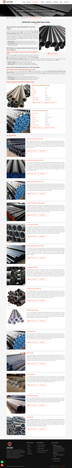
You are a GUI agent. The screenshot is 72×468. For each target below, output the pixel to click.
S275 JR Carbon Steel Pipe (32, 224)
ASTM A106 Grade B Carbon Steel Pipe (35, 160)
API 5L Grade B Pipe (31, 331)
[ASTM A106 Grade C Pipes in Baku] (16, 404)
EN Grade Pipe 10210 (41, 452)
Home (24, 2)
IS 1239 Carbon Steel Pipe (32, 267)
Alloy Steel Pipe (41, 448)
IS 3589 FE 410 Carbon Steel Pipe (34, 288)
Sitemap (29, 452)
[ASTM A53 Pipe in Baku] (16, 361)
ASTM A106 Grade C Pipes (32, 395)
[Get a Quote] (2, 465)
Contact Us (66, 2)
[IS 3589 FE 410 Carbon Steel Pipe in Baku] (16, 297)
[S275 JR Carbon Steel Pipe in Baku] (16, 233)
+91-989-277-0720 (56, 459)
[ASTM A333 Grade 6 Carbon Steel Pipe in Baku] (16, 190)
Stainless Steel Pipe (41, 445)
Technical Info (49, 2)
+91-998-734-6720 (56, 461)
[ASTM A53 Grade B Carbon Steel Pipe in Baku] (16, 147)
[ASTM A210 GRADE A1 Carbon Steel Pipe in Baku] (16, 254)
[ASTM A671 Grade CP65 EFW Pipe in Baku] (18, 96)
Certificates (55, 2)
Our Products (35, 2)
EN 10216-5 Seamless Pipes (32, 310)
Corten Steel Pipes (31, 374)
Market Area (30, 454)
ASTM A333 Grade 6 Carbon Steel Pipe (35, 181)
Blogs (61, 2)
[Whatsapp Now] (2, 462)
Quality (42, 2)
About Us (29, 2)
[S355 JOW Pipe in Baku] (16, 426)
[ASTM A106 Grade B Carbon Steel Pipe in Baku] (16, 169)
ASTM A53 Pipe (30, 353)
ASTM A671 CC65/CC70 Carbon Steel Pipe (36, 203)
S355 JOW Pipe (30, 417)
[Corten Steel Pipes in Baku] (16, 383)
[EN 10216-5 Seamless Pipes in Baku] (16, 319)
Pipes (18, 17)
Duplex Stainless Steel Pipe (43, 450)
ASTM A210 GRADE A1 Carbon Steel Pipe (35, 246)
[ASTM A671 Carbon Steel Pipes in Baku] (18, 121)
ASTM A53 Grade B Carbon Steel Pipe (35, 139)
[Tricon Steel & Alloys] (8, 2)
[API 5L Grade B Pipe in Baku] (16, 340)
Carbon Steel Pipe (24, 17)
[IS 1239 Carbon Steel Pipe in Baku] (16, 276)
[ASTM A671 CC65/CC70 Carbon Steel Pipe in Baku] (16, 212)
